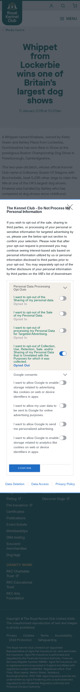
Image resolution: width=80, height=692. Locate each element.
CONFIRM (24, 468)
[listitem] (40, 288)
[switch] (62, 298)
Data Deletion (14, 484)
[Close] (71, 208)
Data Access (40, 484)
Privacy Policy (65, 484)
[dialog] (40, 346)
